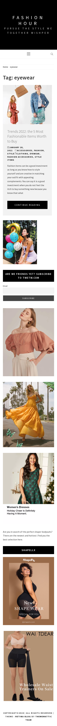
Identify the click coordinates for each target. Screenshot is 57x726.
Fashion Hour (28, 20)
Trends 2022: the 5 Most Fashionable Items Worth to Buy (26, 136)
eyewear (35, 153)
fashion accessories (20, 157)
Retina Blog (23, 716)
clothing (22, 153)
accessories (24, 150)
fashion (39, 150)
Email (5, 286)
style (10, 153)
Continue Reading (27, 204)
